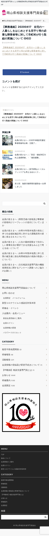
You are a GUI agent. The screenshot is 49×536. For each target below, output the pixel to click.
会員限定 (8, 385)
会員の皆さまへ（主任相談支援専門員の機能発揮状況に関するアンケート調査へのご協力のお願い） (23, 267)
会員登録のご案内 (7, 462)
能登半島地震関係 (11, 349)
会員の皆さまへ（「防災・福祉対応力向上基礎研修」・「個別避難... (30, 156)
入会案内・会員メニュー (13, 313)
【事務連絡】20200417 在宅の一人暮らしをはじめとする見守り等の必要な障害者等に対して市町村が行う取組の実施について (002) (24, 50)
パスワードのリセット (12, 332)
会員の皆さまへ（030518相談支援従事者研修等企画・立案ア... (30, 141)
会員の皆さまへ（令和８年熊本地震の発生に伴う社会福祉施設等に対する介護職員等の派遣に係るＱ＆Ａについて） (23, 233)
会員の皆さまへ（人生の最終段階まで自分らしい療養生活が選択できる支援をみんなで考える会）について (23, 245)
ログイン (29, 87)
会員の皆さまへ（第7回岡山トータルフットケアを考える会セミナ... (30, 170)
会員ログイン (8, 323)
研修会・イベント (10, 308)
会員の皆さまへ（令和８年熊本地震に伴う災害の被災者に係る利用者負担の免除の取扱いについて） (23, 256)
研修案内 (8, 380)
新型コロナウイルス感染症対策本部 (19, 303)
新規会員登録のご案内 (12, 318)
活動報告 (8, 359)
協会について (5, 458)
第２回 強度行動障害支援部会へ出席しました (30, 184)
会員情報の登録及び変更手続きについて (22, 365)
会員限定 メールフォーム (14, 298)
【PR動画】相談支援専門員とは (18, 370)
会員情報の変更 (9, 328)
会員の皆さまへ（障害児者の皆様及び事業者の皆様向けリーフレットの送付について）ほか (23, 222)
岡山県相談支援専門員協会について (19, 288)
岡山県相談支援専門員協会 (25, 525)
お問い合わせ (8, 293)
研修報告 (7, 354)
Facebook (25, 72)
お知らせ (8, 375)
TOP (2, 455)
